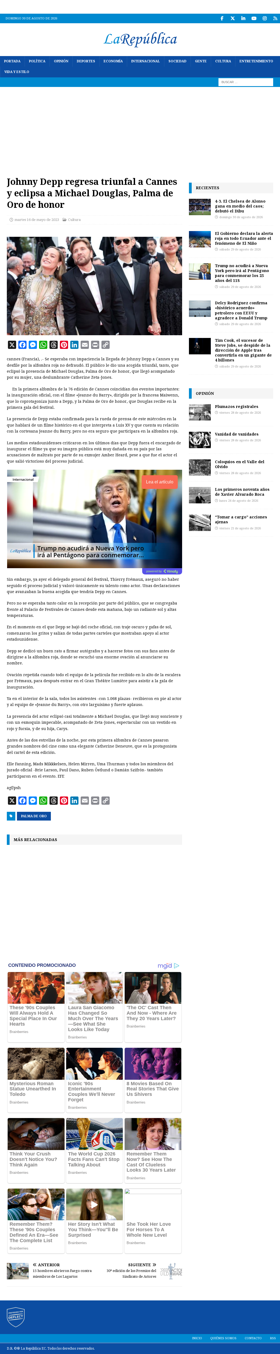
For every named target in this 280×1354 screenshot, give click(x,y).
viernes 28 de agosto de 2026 (240, 413)
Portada (12, 61)
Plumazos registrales (236, 406)
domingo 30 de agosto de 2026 (241, 217)
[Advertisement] (140, 128)
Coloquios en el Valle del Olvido (239, 464)
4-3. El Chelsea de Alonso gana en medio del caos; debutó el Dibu (240, 206)
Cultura (223, 61)
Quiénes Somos (223, 1338)
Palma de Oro (34, 816)
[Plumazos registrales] (200, 412)
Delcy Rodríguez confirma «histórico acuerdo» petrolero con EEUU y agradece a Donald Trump (241, 310)
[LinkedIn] (243, 18)
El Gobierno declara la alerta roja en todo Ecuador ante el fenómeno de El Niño (244, 238)
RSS (273, 1338)
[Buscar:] (245, 82)
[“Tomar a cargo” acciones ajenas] (200, 523)
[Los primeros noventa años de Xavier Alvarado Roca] (200, 495)
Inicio (197, 1338)
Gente (201, 61)
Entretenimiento (256, 61)
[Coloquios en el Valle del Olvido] (200, 467)
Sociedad (177, 61)
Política (37, 61)
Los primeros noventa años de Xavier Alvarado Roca (242, 492)
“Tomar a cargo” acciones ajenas (241, 519)
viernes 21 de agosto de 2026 (240, 528)
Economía (113, 61)
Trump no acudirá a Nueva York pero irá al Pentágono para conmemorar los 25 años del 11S (242, 273)
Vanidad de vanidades (237, 434)
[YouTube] (254, 18)
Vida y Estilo (16, 72)
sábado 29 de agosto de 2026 (240, 249)
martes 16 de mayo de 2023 (36, 220)
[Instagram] (264, 18)
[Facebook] (222, 18)
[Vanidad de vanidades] (200, 440)
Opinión (61, 61)
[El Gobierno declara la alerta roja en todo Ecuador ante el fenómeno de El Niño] (200, 239)
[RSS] (275, 18)
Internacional (145, 61)
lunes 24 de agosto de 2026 (238, 501)
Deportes (86, 61)
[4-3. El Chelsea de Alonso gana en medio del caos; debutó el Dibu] (200, 207)
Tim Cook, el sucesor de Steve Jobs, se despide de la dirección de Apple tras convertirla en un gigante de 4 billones (243, 350)
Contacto (253, 1338)
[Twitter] (232, 18)
